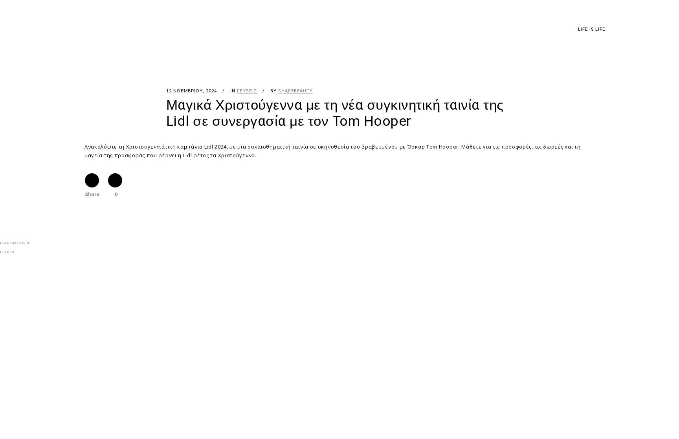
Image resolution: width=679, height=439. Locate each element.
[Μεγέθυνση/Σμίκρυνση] (3, 243)
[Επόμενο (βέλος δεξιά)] (10, 252)
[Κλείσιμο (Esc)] (25, 243)
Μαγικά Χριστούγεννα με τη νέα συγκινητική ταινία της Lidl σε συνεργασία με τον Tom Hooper (335, 113)
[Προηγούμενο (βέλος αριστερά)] (3, 252)
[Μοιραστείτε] (18, 243)
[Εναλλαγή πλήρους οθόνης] (10, 243)
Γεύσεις (247, 91)
